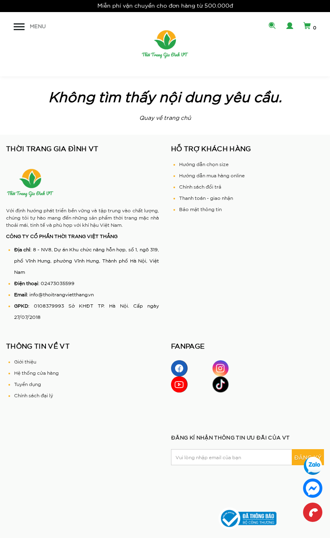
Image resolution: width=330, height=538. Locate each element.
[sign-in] (287, 26)
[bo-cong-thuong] (247, 518)
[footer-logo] (30, 182)
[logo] (165, 44)
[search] (270, 26)
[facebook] (179, 368)
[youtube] (179, 384)
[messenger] (312, 488)
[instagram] (220, 368)
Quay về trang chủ (165, 118)
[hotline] (312, 512)
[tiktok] (220, 384)
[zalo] (313, 466)
